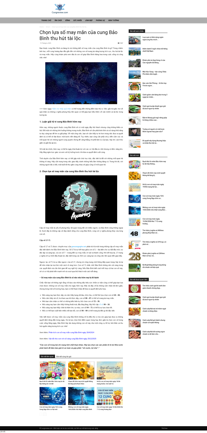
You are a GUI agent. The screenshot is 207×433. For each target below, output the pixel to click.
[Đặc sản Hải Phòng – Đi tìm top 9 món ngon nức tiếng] (135, 86)
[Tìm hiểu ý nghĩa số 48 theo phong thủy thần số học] (135, 233)
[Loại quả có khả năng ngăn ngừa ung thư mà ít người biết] (135, 40)
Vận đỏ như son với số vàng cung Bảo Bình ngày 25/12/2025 (72, 339)
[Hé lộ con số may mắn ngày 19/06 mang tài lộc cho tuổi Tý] (110, 370)
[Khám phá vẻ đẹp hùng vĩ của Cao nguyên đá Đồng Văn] (135, 63)
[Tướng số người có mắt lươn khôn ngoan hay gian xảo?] (135, 132)
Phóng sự (100, 20)
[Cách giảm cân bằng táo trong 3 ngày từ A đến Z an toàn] (135, 97)
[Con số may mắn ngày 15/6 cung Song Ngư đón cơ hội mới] (53, 396)
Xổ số (48, 27)
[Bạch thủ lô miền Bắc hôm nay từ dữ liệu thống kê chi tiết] (53, 370)
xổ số (101, 304)
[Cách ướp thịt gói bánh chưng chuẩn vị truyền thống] (135, 323)
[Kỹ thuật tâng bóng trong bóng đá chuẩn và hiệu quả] (135, 268)
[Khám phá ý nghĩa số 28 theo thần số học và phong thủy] (135, 256)
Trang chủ (46, 20)
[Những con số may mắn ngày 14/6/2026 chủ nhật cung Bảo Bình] (81, 396)
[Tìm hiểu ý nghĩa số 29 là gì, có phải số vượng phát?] (135, 245)
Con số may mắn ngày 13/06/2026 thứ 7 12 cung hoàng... (152, 221)
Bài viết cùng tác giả (63, 356)
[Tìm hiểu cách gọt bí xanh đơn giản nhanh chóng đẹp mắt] (135, 288)
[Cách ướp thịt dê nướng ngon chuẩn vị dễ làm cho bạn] (135, 334)
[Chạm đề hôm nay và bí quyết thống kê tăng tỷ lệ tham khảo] (81, 370)
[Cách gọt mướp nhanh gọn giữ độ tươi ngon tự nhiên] (135, 109)
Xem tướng (113, 20)
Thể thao (164, 428)
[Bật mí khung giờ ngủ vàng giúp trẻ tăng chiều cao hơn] (135, 120)
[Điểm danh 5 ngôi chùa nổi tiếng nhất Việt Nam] (135, 52)
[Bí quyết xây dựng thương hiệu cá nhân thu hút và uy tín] (135, 143)
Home (42, 27)
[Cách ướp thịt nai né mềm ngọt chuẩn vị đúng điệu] (135, 311)
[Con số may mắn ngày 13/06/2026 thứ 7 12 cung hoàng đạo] (110, 396)
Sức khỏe (77, 20)
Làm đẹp (89, 20)
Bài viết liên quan (47, 356)
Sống (67, 20)
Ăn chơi (58, 20)
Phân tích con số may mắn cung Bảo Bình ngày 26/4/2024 (71, 332)
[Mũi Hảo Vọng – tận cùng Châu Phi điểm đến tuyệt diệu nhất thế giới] (135, 74)
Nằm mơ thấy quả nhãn (61, 109)
